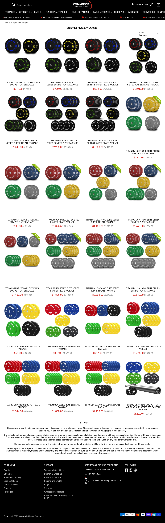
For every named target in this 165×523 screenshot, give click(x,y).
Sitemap (48, 488)
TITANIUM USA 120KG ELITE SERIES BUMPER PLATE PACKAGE (22, 221)
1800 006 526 (141, 4)
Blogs (46, 484)
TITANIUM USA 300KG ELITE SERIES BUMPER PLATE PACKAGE (102, 289)
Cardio (7, 470)
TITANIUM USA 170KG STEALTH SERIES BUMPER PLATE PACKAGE (22, 141)
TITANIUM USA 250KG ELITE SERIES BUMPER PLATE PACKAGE (62, 289)
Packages (8, 492)
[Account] (151, 4)
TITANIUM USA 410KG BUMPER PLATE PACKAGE (102, 406)
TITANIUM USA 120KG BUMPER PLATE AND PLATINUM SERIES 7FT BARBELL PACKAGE (143, 407)
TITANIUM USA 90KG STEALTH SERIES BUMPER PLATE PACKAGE (22, 83)
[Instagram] (130, 470)
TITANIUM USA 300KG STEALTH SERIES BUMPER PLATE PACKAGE (62, 141)
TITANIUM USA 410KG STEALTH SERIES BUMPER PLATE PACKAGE (102, 141)
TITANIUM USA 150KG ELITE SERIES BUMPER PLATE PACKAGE (102, 221)
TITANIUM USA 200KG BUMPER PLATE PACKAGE (102, 347)
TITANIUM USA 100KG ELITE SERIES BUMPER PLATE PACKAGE (143, 152)
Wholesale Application (54, 492)
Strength (8, 474)
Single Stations (11, 481)
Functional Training (13, 477)
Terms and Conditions (54, 470)
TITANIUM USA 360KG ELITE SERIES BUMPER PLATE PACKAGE (143, 289)
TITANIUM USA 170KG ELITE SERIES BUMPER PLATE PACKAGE (143, 221)
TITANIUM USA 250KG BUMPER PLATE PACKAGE (143, 347)
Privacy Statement (52, 477)
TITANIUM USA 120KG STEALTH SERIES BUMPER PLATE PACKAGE (102, 83)
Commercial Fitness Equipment (30, 516)
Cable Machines (11, 484)
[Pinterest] (135, 470)
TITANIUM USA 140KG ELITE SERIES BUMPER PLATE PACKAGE (62, 221)
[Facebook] (126, 470)
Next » (87, 423)
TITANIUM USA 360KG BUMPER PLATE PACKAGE (62, 406)
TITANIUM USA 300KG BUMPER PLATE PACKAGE (22, 406)
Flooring (7, 488)
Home (6, 23)
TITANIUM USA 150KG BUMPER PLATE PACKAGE (62, 347)
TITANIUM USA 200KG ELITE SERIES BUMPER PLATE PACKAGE (22, 289)
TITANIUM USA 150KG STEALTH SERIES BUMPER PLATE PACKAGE (143, 83)
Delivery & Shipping (53, 474)
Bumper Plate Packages (19, 23)
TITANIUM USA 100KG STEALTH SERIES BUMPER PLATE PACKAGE (62, 83)
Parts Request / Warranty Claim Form (58, 496)
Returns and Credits (53, 481)
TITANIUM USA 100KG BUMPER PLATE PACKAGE (22, 347)
